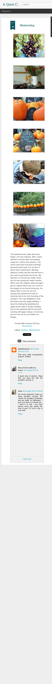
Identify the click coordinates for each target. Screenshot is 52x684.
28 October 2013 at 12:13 (28, 350)
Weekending (27, 25)
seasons (24, 330)
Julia (20, 391)
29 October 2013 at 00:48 (32, 391)
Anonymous (27, 325)
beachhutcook (24, 348)
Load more (27, 459)
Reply (20, 360)
